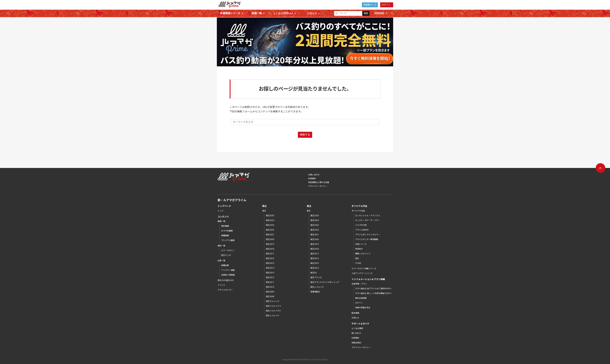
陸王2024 (270, 220)
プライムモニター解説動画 (366, 239)
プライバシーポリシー (317, 186)
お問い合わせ (314, 175)
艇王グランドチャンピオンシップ (325, 282)
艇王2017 (315, 254)
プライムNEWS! (362, 230)
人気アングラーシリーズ (362, 273)
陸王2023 (270, 225)
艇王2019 (315, 244)
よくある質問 (357, 328)
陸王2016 (270, 258)
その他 (358, 263)
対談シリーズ (360, 244)
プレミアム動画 (227, 240)
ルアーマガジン (227, 250)
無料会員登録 (361, 298)
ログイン (386, 4)
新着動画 (225, 235)
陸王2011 (270, 282)
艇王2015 (315, 263)
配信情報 (355, 313)
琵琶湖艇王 (315, 292)
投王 (357, 258)
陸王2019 (270, 244)
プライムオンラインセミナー (367, 235)
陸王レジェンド (272, 315)
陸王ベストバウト (273, 311)
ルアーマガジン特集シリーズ (364, 268)
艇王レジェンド (317, 287)
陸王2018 (270, 249)
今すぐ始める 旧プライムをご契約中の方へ (373, 288)
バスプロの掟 (361, 225)
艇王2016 (315, 258)
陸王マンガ (226, 255)
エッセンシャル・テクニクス (367, 215)
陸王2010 (270, 287)
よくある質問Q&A (283, 13)
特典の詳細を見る (362, 308)
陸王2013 (270, 273)
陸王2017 (270, 254)
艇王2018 (315, 249)
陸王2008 (270, 296)
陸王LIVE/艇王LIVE (226, 280)
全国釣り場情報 (228, 275)
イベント (221, 285)
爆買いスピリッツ (362, 254)
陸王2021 (270, 235)
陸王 (264, 211)
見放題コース (369, 4)
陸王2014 (270, 268)
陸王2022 (270, 230)
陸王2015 (270, 263)
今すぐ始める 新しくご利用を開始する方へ (373, 293)
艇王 (309, 211)
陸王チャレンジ (272, 301)
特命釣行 (359, 249)
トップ (220, 211)
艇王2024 (315, 220)
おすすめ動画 (227, 231)
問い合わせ (356, 333)
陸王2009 (270, 292)
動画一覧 (221, 221)
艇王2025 (315, 215)
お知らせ (312, 13)
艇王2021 (315, 235)
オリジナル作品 (358, 211)
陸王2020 (270, 239)
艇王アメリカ (316, 277)
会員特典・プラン (359, 284)
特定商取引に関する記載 (318, 182)
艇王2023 (315, 225)
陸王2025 (270, 215)
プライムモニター (225, 290)
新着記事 (225, 265)
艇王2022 (315, 230)
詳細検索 (379, 13)
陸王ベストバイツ (273, 306)
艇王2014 (315, 268)
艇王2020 (315, 239)
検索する (305, 134)
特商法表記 (356, 343)
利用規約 (312, 178)
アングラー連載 (228, 270)
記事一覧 (221, 261)
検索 (366, 13)
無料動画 (225, 226)
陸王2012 (270, 277)
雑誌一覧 (221, 246)
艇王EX (314, 273)
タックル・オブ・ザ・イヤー (367, 220)
